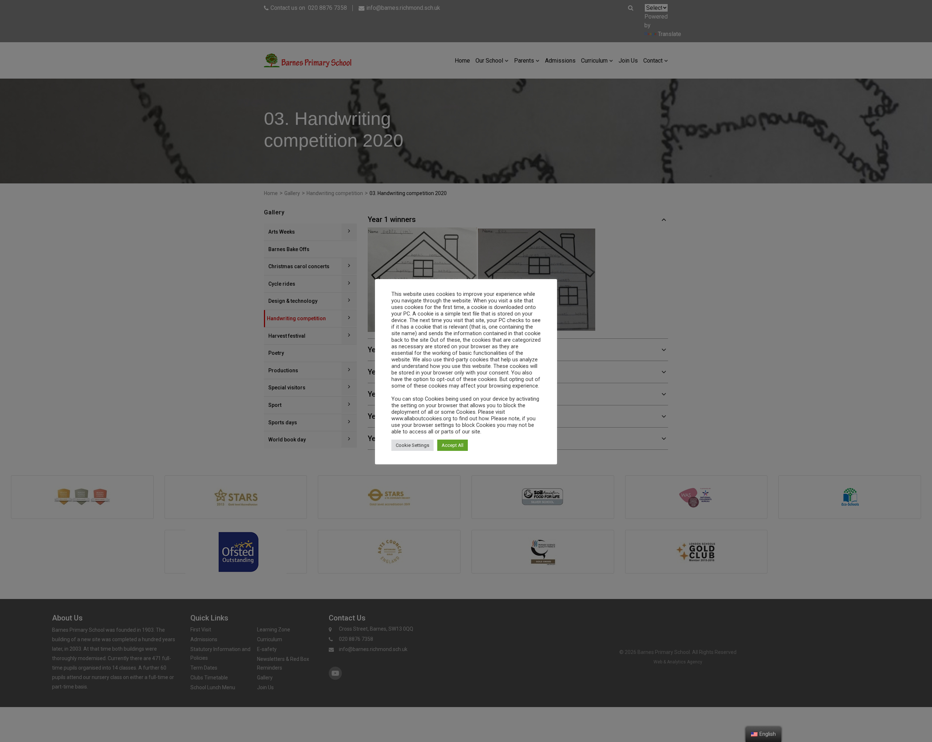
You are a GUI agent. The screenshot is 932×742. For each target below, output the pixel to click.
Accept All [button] (452, 445)
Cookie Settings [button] (412, 445)
